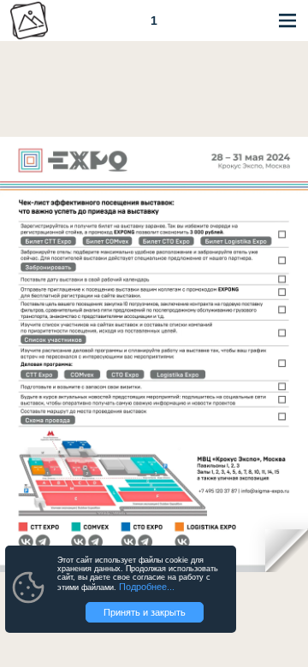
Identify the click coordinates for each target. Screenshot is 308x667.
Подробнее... (147, 586)
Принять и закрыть (145, 612)
